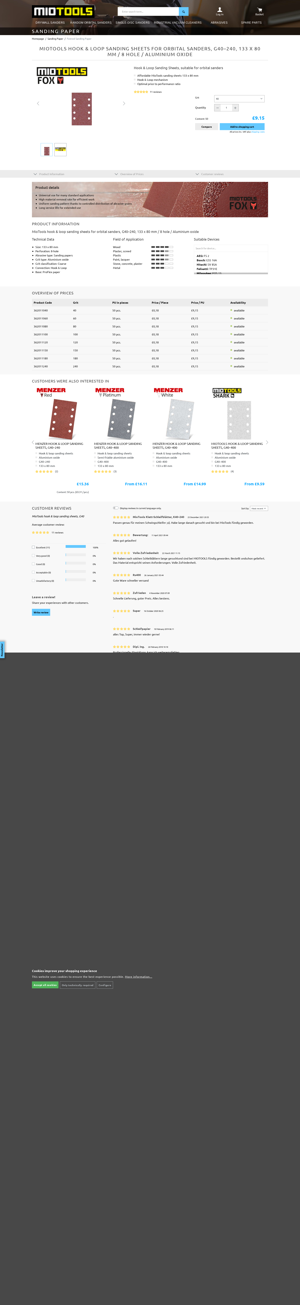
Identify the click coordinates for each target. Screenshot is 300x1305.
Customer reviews (212, 174)
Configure (105, 985)
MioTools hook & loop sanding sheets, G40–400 (237, 445)
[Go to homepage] (63, 11)
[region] (81, 111)
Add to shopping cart (242, 126)
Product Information (51, 174)
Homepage (38, 38)
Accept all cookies (45, 984)
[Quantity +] (235, 107)
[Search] (184, 11)
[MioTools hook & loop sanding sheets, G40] (238, 413)
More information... (138, 976)
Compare (206, 126)
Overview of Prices (132, 174)
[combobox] (148, 11)
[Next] (124, 103)
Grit (197, 97)
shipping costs (258, 131)
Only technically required (78, 985)
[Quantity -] (217, 107)
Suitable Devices (206, 239)
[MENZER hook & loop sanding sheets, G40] (62, 413)
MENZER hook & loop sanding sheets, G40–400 (118, 445)
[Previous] (38, 103)
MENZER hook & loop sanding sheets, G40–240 (59, 445)
